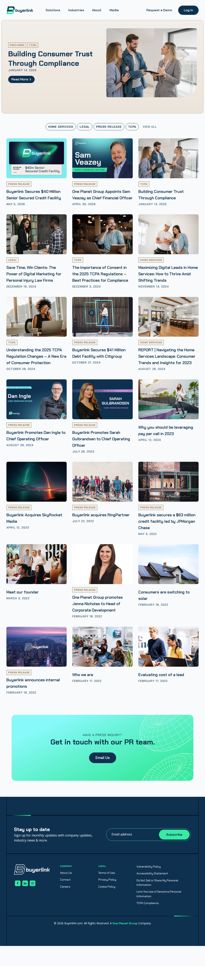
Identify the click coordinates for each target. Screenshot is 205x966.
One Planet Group (125, 923)
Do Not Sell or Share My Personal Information (157, 883)
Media (114, 10)
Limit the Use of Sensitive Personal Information (159, 894)
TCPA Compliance (148, 903)
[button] (53, 10)
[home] (19, 10)
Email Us (102, 757)
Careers (65, 886)
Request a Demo (159, 10)
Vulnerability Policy (149, 866)
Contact (65, 879)
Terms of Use (106, 873)
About (96, 10)
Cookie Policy (106, 886)
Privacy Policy (107, 879)
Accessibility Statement (152, 873)
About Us (66, 873)
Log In (188, 10)
